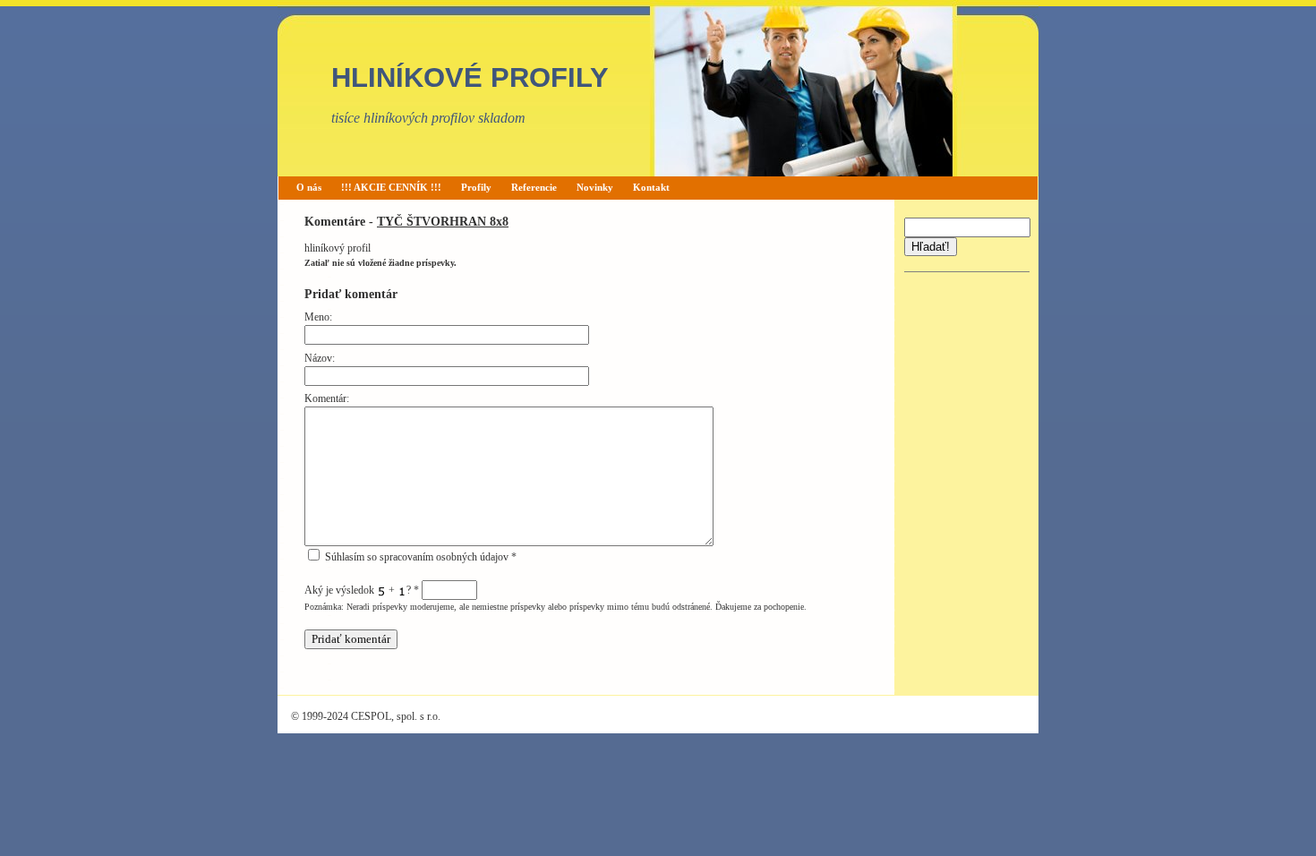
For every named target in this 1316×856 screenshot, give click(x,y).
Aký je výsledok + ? (361, 590)
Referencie (534, 187)
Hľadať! (930, 246)
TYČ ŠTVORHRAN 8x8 (442, 221)
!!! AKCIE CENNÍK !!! (391, 187)
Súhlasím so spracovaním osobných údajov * (419, 557)
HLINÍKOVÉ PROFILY (470, 77)
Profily (476, 187)
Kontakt (651, 187)
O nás (308, 187)
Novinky (595, 187)
